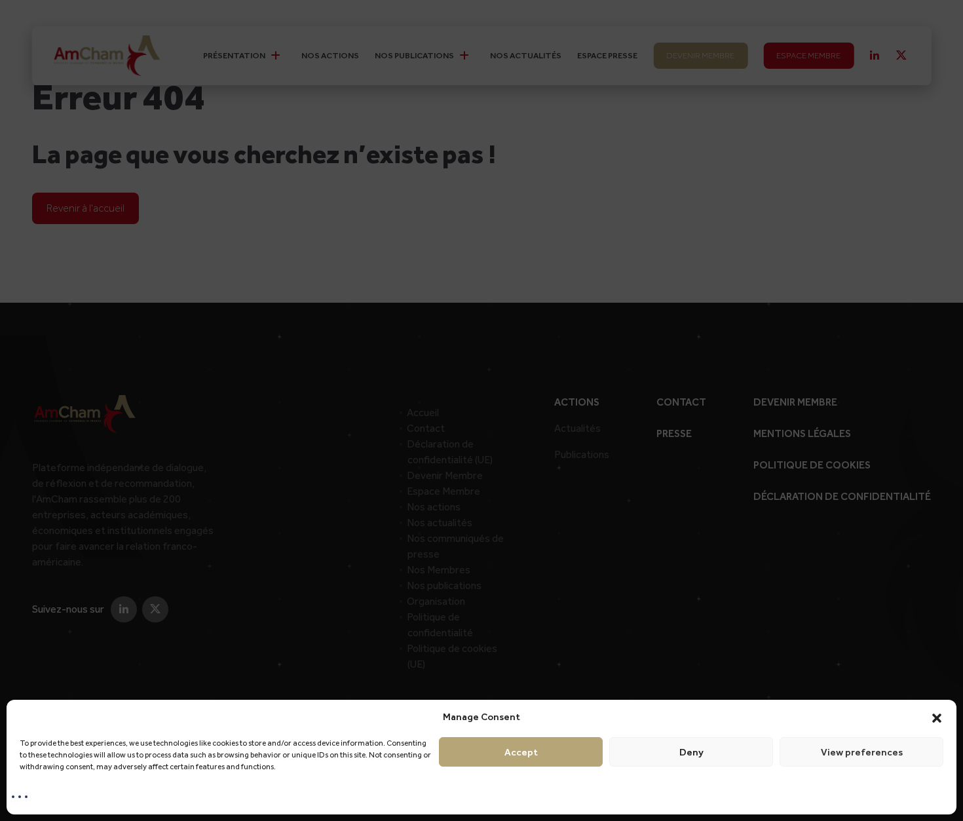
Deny (691, 752)
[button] (936, 716)
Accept (521, 752)
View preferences (862, 752)
